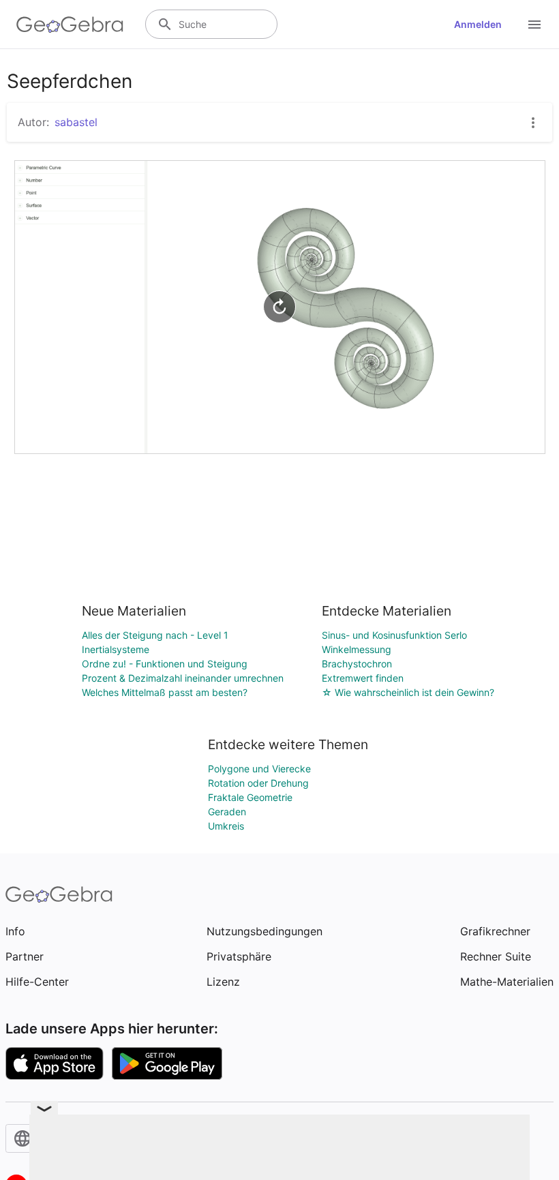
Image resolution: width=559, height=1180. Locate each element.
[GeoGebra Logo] (69, 24)
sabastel (76, 122)
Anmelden (478, 24)
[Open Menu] (534, 24)
